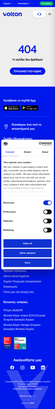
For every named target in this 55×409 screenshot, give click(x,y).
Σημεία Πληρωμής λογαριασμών (22, 281)
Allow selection (27, 253)
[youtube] (33, 367)
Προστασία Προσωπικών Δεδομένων (27, 389)
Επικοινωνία (10, 286)
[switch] (47, 211)
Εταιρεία (7, 3)
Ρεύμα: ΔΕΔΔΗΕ (13, 310)
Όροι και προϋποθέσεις (27, 386)
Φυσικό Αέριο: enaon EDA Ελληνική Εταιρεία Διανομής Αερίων (24, 317)
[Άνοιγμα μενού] (50, 14)
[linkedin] (43, 367)
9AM (32, 403)
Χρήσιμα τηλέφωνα (15, 270)
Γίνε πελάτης (46, 3)
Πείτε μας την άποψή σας (19, 292)
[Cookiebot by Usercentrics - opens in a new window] (39, 144)
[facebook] (12, 367)
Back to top (26, 395)
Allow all (27, 243)
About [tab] (45, 152)
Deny (27, 262)
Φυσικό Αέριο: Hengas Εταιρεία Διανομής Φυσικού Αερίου (22, 327)
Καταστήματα (23, 3)
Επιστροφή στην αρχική (27, 71)
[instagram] (22, 367)
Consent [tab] (10, 152)
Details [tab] (27, 152)
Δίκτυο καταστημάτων (16, 276)
